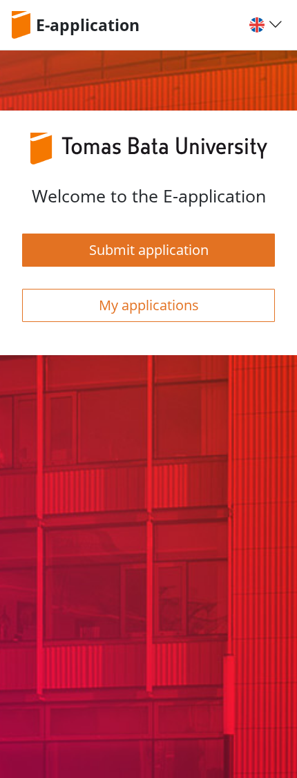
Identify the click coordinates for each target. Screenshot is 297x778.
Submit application (149, 249)
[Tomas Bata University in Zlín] (23, 25)
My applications (149, 305)
